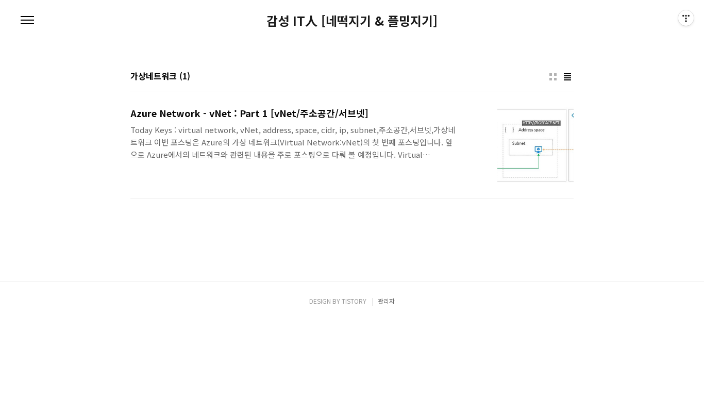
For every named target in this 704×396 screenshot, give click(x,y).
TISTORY (354, 300)
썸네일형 (553, 77)
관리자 (386, 300)
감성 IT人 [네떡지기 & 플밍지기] (352, 20)
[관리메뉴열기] (686, 18)
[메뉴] (27, 20)
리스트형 (567, 77)
